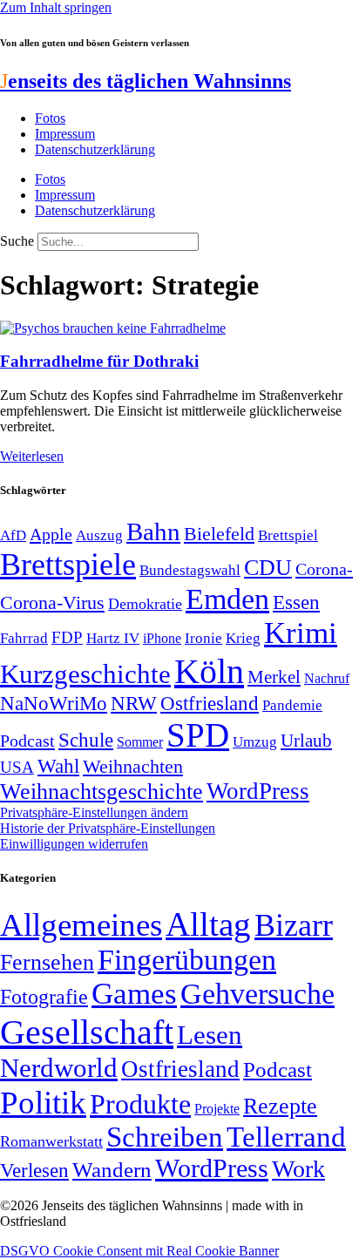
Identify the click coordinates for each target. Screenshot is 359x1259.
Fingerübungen (187, 960)
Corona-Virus (52, 602)
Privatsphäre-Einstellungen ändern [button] (94, 812)
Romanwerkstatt (51, 1141)
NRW (134, 703)
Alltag (208, 924)
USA (17, 767)
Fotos (50, 118)
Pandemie (292, 705)
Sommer (140, 742)
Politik (43, 1102)
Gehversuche (257, 994)
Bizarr (293, 925)
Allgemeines (81, 925)
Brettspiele (68, 564)
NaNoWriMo (53, 703)
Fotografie (44, 996)
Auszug (99, 535)
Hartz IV (112, 637)
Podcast (27, 740)
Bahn (153, 531)
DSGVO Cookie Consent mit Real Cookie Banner (139, 1250)
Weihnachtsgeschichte (101, 791)
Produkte (140, 1104)
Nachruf (326, 678)
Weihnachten (133, 766)
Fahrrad (24, 638)
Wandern (112, 1169)
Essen (296, 602)
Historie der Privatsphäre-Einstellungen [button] (107, 828)
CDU (268, 567)
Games (134, 994)
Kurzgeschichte (85, 674)
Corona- (324, 569)
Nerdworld (59, 1068)
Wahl (58, 766)
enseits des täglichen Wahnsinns (145, 81)
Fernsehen (47, 962)
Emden (227, 599)
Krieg (243, 637)
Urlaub (306, 740)
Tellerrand (286, 1137)
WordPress (258, 791)
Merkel (274, 677)
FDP (67, 637)
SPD (197, 735)
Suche (17, 241)
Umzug (255, 742)
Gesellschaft (86, 1032)
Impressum (65, 133)
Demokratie (145, 604)
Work (298, 1168)
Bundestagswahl (189, 570)
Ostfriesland (209, 703)
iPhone (162, 638)
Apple (51, 534)
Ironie (203, 638)
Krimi (300, 633)
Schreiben (164, 1137)
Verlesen (34, 1170)
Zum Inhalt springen (56, 7)
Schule (85, 739)
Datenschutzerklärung (95, 149)
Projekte (217, 1108)
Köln (209, 671)
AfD (13, 535)
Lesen (209, 1034)
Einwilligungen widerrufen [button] (74, 843)
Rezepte (280, 1106)
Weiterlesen (32, 456)
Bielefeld (219, 534)
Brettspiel (288, 535)
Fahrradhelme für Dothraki (99, 361)
